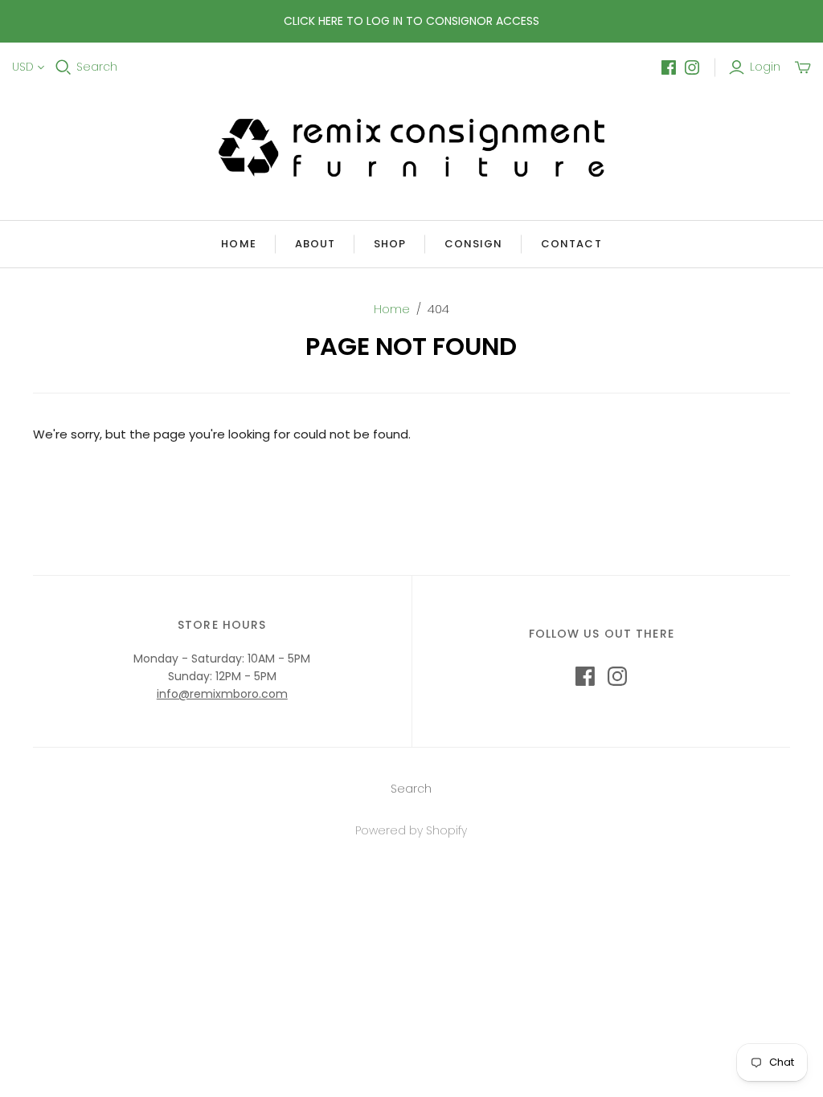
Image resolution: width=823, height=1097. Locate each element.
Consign (473, 243)
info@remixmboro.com (222, 694)
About (315, 243)
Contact (571, 243)
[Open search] (63, 67)
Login (765, 67)
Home (238, 243)
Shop (390, 243)
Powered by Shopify (411, 830)
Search (96, 67)
